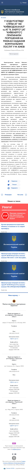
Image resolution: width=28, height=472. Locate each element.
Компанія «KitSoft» (10, 468)
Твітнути (14, 184)
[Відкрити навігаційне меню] (2, 2)
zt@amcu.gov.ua (14, 338)
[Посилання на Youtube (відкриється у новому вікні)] (15, 454)
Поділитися (14, 181)
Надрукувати (14, 188)
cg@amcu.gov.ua (14, 425)
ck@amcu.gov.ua (14, 382)
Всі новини (3, 17)
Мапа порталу (13, 295)
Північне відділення (13, 54)
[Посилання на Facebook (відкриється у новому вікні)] (13, 454)
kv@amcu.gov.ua (16, 449)
